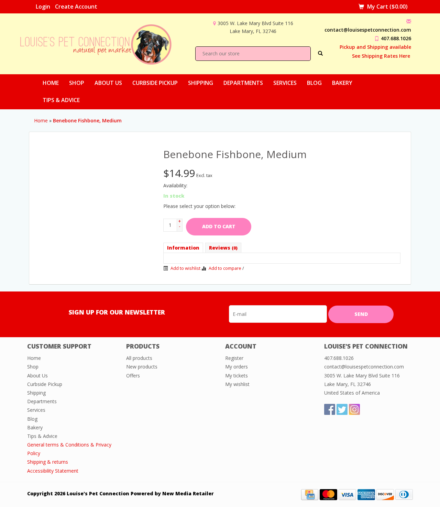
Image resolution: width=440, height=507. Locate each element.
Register (234, 358)
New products (141, 366)
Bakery (342, 83)
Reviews (223, 247)
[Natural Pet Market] (102, 43)
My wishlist (237, 384)
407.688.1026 (396, 38)
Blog (314, 83)
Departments (243, 83)
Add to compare (225, 268)
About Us (108, 83)
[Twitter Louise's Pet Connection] (342, 409)
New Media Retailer (188, 493)
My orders (236, 366)
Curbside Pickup (155, 83)
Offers (133, 375)
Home (51, 83)
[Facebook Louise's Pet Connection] (329, 409)
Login (43, 6)
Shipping (200, 83)
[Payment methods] (309, 494)
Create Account (76, 6)
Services (285, 83)
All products (139, 358)
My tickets (236, 375)
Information (183, 247)
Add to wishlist (184, 268)
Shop (76, 83)
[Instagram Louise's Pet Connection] (354, 409)
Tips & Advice (61, 100)
